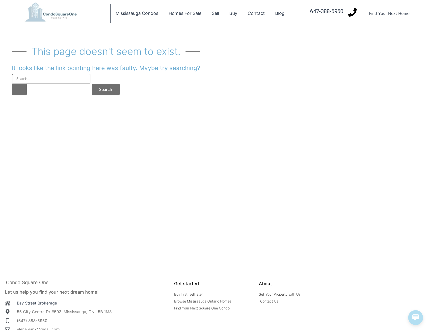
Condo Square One (27, 282)
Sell (215, 13)
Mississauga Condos (137, 13)
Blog (280, 13)
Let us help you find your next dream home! (52, 292)
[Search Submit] (19, 89)
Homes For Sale (185, 13)
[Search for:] (51, 84)
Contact (256, 13)
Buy (233, 13)
